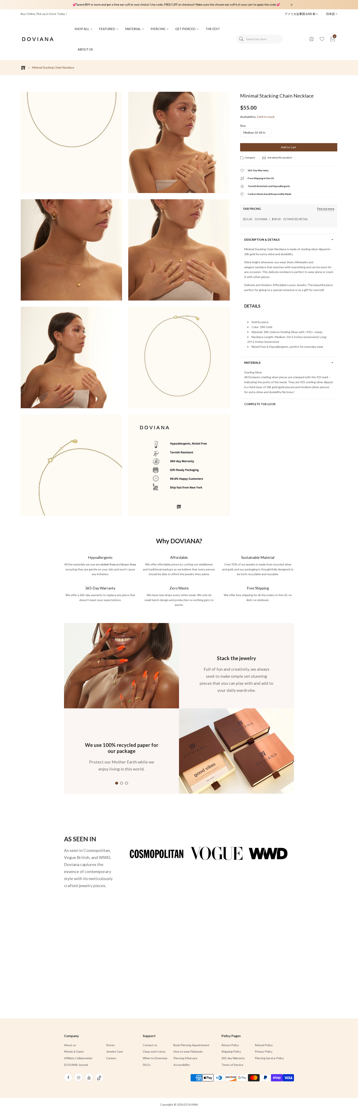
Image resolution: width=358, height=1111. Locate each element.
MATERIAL (133, 29)
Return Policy (230, 1045)
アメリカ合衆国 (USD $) (300, 14)
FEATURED (107, 29)
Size (243, 125)
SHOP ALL (82, 29)
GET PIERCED (185, 29)
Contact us (150, 1045)
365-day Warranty (233, 1058)
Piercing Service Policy (269, 1058)
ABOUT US (85, 49)
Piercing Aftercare (185, 1058)
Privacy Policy (263, 1051)
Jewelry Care (114, 1051)
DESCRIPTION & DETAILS (261, 239)
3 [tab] (126, 783)
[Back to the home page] (23, 68)
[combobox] (259, 39)
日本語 (330, 14)
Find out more (325, 208)
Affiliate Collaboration (78, 1058)
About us (70, 1045)
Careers (111, 1058)
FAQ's (147, 1064)
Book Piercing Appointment (191, 1045)
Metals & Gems (74, 1051)
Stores (110, 1045)
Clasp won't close (154, 1051)
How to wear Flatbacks (188, 1051)
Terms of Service (232, 1064)
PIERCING (158, 29)
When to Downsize (155, 1058)
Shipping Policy (231, 1051)
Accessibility (181, 1064)
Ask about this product (279, 157)
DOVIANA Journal (76, 1064)
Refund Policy (264, 1045)
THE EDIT (213, 29)
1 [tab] (116, 783)
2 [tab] (121, 783)
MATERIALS (252, 362)
